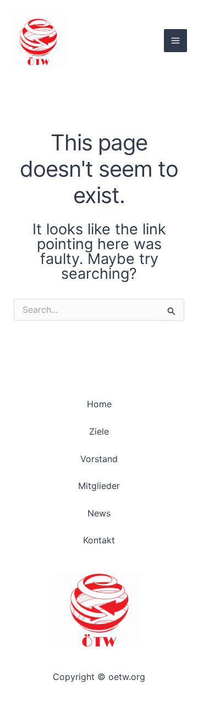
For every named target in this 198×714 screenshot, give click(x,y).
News (99, 513)
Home (99, 403)
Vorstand (99, 458)
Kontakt (99, 540)
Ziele (99, 431)
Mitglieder (99, 485)
